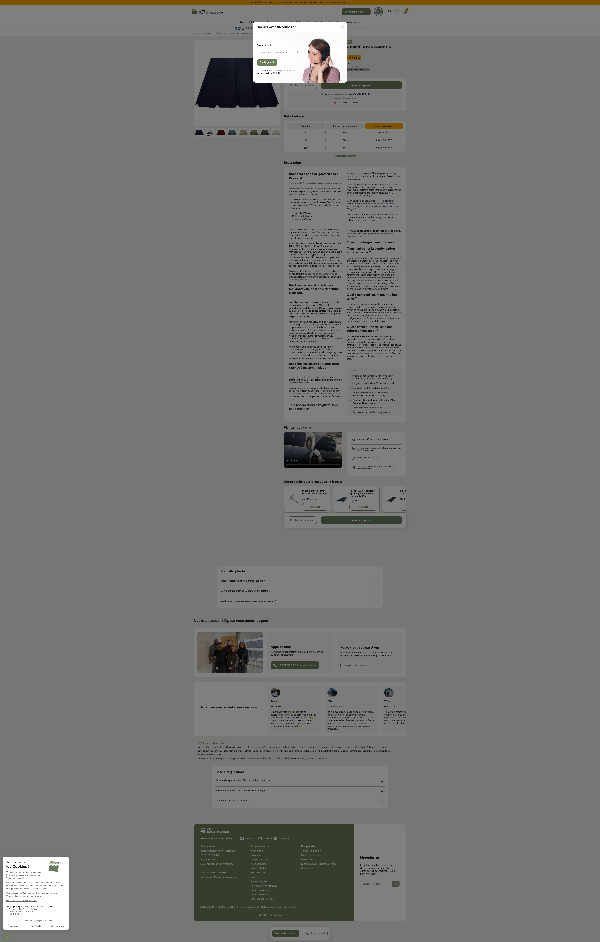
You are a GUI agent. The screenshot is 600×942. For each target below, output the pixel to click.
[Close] (342, 27)
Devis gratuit (267, 62)
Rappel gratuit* (265, 45)
